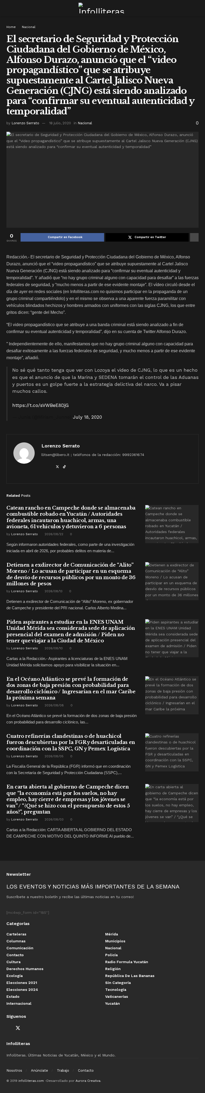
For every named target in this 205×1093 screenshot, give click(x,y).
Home (11, 27)
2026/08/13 (53, 591)
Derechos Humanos (25, 969)
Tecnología (115, 989)
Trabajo (63, 1070)
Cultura (13, 962)
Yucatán (112, 1003)
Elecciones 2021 (21, 982)
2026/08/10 (53, 648)
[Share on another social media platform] (194, 237)
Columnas (16, 941)
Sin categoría (118, 982)
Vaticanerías (116, 996)
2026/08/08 (54, 705)
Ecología (14, 976)
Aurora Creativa (88, 1081)
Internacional (18, 1003)
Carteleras (16, 934)
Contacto (15, 955)
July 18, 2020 (87, 417)
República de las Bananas (130, 976)
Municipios (115, 941)
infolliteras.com (31, 1081)
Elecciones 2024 (22, 989)
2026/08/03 (54, 819)
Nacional (29, 27)
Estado (12, 996)
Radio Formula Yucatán (126, 962)
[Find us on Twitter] (17, 1028)
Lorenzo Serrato (25, 123)
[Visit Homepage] (102, 8)
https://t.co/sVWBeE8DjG (40, 405)
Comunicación (19, 948)
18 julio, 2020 (60, 123)
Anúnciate (39, 1070)
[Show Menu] (8, 8)
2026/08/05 (54, 756)
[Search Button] (196, 8)
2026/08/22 (53, 534)
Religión (113, 969)
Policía (111, 955)
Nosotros (14, 1070)
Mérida (111, 934)
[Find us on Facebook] (8, 1028)
